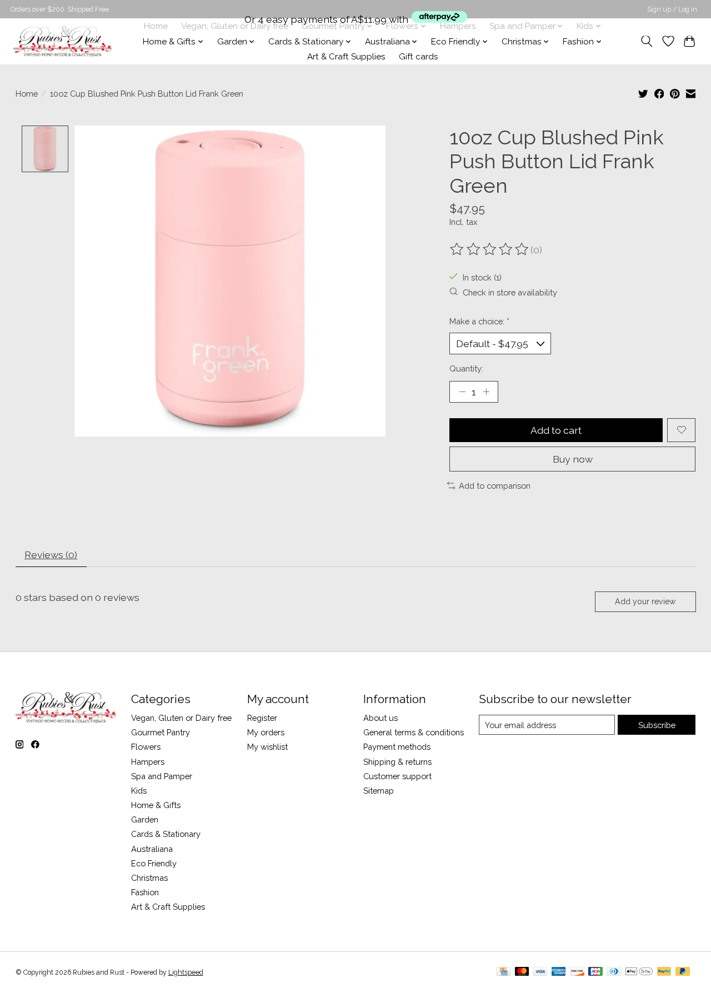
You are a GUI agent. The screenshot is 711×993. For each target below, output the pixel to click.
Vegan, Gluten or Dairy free (181, 718)
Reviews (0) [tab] (50, 554)
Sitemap (378, 790)
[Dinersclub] (614, 972)
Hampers (147, 761)
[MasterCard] (522, 972)
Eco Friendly (154, 863)
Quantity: (466, 368)
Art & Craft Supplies (346, 57)
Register (262, 718)
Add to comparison (494, 485)
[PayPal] (664, 972)
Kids (139, 790)
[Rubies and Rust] (62, 41)
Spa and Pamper (161, 776)
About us (380, 718)
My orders (265, 732)
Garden (144, 819)
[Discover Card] (577, 972)
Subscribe (656, 725)
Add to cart (556, 430)
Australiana (152, 849)
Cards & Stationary (166, 834)
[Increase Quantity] (486, 391)
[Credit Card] (503, 972)
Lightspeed (185, 972)
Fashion (145, 892)
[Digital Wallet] (639, 972)
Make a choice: (479, 321)
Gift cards (418, 57)
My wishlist (267, 746)
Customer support (397, 776)
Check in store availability (510, 292)
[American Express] (559, 972)
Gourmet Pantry (160, 732)
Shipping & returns (397, 761)
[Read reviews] (489, 249)
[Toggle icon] (646, 41)
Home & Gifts (156, 805)
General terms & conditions (413, 732)
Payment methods (396, 746)
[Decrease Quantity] (462, 391)
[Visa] (540, 972)
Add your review (645, 601)
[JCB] (595, 972)
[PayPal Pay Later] (682, 972)
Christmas (149, 877)
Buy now (573, 459)
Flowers (146, 746)
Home (27, 93)
